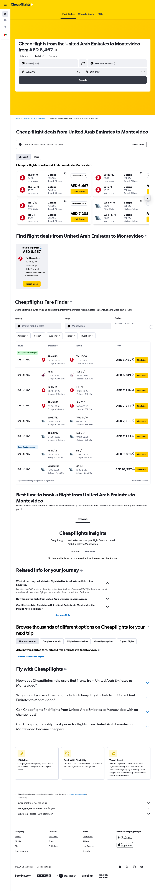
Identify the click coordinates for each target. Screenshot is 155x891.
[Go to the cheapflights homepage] (22, 4)
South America (29, 118)
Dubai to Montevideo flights (30, 656)
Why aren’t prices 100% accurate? (35, 813)
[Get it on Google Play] (125, 837)
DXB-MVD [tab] (82, 519)
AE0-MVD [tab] (75, 551)
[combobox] (54, 56)
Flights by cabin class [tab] (77, 641)
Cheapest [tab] (23, 157)
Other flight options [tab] (103, 641)
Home (17, 118)
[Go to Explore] (5, 27)
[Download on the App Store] (125, 845)
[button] (5, 4)
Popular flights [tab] (127, 641)
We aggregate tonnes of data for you (36, 808)
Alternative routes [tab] (27, 641)
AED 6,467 (41, 49)
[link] (32, 284)
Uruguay (41, 118)
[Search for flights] (5, 14)
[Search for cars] (5, 20)
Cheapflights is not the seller (32, 802)
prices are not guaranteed (76, 794)
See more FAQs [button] (63, 615)
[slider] (151, 327)
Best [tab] (36, 157)
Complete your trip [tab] (52, 641)
